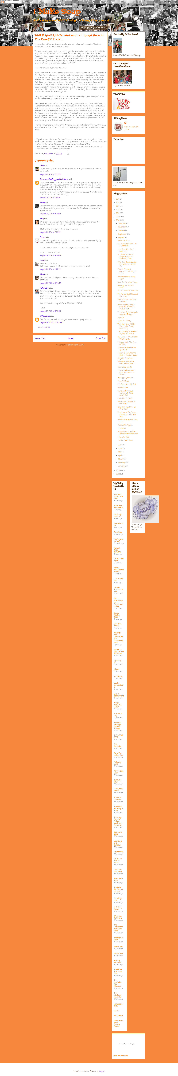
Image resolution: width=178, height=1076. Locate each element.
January (121, 466)
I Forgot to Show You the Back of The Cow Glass (127, 354)
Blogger (102, 1071)
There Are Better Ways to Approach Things (128, 313)
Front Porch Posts (118, 879)
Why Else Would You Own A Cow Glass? (126, 362)
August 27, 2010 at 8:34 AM (50, 283)
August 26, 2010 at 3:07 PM (50, 214)
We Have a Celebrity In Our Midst (126, 402)
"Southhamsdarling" (118, 540)
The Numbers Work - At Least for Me (127, 245)
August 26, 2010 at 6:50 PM (50, 232)
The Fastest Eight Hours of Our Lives (128, 295)
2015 (118, 202)
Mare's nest (118, 947)
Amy (42, 219)
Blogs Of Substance (125, 358)
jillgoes (116, 669)
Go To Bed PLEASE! (125, 398)
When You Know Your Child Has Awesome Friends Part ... (126, 307)
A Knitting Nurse (118, 908)
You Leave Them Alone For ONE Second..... (127, 338)
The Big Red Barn (118, 939)
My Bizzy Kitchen (117, 515)
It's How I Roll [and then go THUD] (127, 348)
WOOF (116, 1011)
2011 (118, 217)
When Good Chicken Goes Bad (127, 421)
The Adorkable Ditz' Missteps (117, 983)
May (120, 452)
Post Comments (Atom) (75, 345)
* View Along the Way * (117, 705)
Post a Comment (44, 327)
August (121, 237)
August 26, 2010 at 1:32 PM (50, 198)
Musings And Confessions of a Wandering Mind (118, 638)
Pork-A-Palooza (123, 381)
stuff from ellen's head (118, 506)
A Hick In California (117, 799)
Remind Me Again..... (125, 425)
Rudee (42, 202)
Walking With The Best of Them (127, 343)
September (122, 234)
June (120, 448)
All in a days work (118, 772)
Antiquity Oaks (117, 763)
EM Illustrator (117, 745)
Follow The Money (124, 321)
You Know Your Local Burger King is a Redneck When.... (125, 256)
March (121, 459)
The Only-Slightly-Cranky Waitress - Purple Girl (118, 821)
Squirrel (121, 317)
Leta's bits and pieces (118, 871)
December (122, 223)
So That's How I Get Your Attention (127, 300)
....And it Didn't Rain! (125, 440)
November (122, 227)
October (121, 230)
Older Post (101, 338)
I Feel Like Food (123, 437)
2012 (118, 213)
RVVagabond (45, 316)
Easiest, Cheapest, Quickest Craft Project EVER (127, 271)
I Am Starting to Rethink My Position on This (127, 332)
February (121, 462)
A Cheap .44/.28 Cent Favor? (126, 286)
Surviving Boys (117, 781)
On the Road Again (119, 560)
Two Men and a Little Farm (118, 496)
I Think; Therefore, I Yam (118, 589)
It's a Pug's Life (118, 899)
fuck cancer (118, 1015)
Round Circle (118, 852)
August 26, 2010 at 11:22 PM (50, 269)
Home (70, 338)
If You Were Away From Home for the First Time (128, 433)
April (120, 455)
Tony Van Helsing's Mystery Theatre (117, 725)
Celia (42, 165)
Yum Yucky (44, 288)
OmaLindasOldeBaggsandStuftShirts (54, 179)
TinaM (42, 260)
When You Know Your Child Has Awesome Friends (126, 372)
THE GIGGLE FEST (118, 736)
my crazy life (117, 661)
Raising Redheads (117, 961)
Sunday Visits (123, 388)
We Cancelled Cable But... (127, 384)
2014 (118, 206)
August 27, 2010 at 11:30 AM (50, 311)
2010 (118, 220)
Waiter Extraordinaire (119, 685)
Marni (42, 274)
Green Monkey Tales (117, 615)
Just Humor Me (118, 579)
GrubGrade (118, 532)
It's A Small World (125, 367)
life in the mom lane (118, 917)
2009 (118, 470)
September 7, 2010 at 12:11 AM (51, 322)
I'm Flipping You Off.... (126, 378)
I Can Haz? (122, 428)
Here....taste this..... (118, 1005)
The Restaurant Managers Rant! (118, 928)
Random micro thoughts (117, 550)
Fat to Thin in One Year (118, 754)
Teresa (42, 237)
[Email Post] (68, 154)
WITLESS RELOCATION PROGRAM (119, 651)
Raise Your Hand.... (124, 240)
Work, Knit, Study (118, 790)
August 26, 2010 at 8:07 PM (50, 255)
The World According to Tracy (118, 808)
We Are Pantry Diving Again (126, 278)
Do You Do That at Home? (118, 861)
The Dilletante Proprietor (117, 995)
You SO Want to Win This (128, 291)
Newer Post (40, 338)
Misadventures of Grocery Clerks (119, 1023)
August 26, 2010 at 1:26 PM (50, 174)
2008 (118, 474)
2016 (118, 199)
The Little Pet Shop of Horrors (118, 889)
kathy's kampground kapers (119, 570)
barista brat (118, 953)
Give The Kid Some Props (127, 282)
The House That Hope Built (118, 971)
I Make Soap (57, 11)
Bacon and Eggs (118, 833)
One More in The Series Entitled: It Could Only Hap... (127, 414)
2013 (118, 209)
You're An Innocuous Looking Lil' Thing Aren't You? (125, 393)
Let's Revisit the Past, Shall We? (126, 250)
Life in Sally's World (119, 695)
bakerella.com (118, 524)
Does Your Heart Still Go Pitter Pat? (127, 408)
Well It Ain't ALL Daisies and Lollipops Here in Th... (127, 264)
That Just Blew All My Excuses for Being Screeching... (126, 326)
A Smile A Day (118, 715)
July (120, 445)
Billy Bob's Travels (117, 625)
